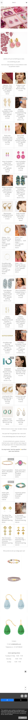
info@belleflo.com (16, 644)
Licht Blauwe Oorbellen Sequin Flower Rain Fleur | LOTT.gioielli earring (7, 295)
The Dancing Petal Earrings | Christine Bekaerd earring (20, 540)
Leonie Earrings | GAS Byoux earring (20, 397)
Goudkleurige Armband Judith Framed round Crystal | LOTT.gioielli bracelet (7, 267)
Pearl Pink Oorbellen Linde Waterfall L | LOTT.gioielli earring (7, 113)
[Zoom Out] (25, 690)
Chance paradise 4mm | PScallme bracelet (7, 471)
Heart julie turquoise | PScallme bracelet (5, 495)
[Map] (14, 680)
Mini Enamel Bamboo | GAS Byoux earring (7, 420)
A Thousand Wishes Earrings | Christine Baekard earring (20, 518)
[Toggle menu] (1, 2)
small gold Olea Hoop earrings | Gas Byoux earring (7, 398)
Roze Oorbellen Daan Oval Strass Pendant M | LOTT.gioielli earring (7, 166)
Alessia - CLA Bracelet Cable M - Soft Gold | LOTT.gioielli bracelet (7, 88)
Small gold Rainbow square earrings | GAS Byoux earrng (20, 371)
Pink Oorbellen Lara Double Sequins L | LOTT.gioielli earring (20, 165)
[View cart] (26, 2)
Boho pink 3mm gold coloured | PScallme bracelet (20, 472)
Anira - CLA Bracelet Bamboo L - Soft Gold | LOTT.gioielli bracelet (20, 242)
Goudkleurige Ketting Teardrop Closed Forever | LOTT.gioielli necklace (7, 347)
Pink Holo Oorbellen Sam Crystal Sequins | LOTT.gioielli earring (7, 139)
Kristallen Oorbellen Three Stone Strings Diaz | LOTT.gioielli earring (20, 347)
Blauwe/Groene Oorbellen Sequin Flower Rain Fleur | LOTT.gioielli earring (21, 192)
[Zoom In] (25, 687)
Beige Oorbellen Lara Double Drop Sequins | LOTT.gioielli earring (7, 191)
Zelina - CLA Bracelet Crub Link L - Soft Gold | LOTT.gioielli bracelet (6, 242)
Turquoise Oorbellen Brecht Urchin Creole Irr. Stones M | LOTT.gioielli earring (7, 373)
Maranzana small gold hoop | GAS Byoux (7, 215)
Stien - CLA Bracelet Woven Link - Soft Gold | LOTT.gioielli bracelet (20, 267)
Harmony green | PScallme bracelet (20, 494)
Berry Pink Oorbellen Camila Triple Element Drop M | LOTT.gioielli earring (20, 140)
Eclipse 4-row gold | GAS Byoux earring (20, 86)
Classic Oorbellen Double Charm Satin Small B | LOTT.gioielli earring (20, 321)
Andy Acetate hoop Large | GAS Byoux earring (20, 216)
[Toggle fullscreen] (25, 671)
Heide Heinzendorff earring (20, 420)
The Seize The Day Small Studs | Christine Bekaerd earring (7, 518)
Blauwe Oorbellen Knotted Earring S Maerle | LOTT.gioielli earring (20, 114)
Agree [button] (22, 717)
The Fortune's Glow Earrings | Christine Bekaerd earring (7, 540)
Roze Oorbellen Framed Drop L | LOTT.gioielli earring (20, 293)
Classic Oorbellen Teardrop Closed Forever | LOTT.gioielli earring (7, 321)
